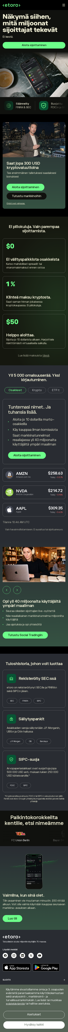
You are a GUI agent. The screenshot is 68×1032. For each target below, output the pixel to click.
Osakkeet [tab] (15, 390)
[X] (31, 955)
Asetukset (34, 1014)
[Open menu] (63, 5)
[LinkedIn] (22, 955)
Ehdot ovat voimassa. (16, 203)
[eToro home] (11, 5)
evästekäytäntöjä (15, 1003)
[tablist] (34, 390)
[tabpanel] (34, 465)
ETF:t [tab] (56, 390)
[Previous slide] (7, 590)
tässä (45, 355)
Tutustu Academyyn (22, 634)
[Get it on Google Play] (46, 967)
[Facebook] (5, 955)
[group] (34, 596)
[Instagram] (14, 955)
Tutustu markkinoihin (26, 196)
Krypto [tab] (37, 390)
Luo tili (12, 918)
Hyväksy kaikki (34, 1024)
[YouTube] (39, 955)
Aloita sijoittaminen (34, 45)
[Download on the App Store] (17, 967)
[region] (34, 1008)
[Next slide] (17, 590)
